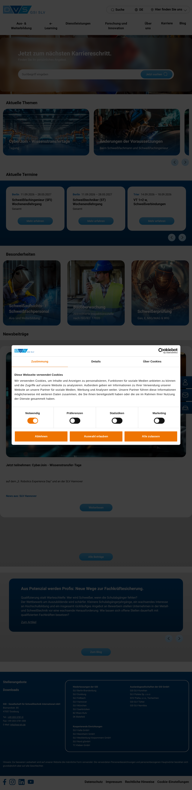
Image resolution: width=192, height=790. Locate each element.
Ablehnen (41, 436)
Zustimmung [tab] (39, 361)
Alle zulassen (151, 436)
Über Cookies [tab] (152, 361)
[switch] (75, 421)
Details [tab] (96, 361)
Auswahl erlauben (96, 436)
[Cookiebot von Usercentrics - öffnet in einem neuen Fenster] (161, 351)
